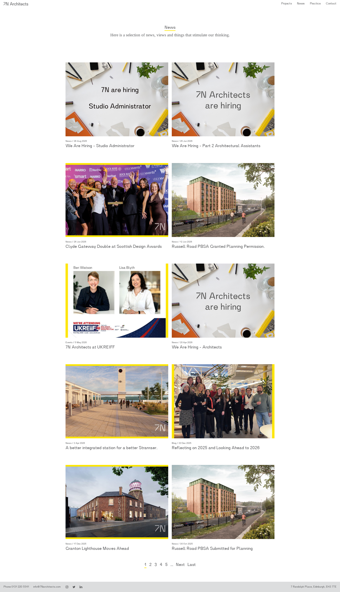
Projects (286, 3)
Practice (315, 3)
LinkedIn (81, 587)
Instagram (67, 587)
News (301, 3)
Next (180, 565)
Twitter (74, 587)
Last (192, 565)
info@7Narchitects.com (47, 586)
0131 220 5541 (20, 586)
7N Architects (16, 4)
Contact (331, 3)
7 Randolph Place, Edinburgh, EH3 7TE (313, 586)
